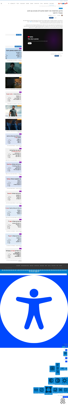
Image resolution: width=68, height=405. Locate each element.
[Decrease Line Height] (66, 361)
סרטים (41, 3)
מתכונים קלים (22, 3)
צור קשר (49, 265)
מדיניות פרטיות (36, 265)
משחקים (31, 3)
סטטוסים (27, 3)
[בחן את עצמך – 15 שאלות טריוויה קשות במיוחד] (13, 97)
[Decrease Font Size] (66, 350)
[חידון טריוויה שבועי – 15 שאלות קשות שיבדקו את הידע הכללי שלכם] (13, 181)
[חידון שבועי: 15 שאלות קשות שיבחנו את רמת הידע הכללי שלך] (13, 253)
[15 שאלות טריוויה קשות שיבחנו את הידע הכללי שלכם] (13, 211)
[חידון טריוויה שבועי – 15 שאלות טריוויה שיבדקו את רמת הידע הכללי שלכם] (13, 224)
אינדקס (46, 265)
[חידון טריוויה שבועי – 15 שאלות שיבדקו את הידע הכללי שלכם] (13, 139)
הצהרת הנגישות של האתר (25, 265)
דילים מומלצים (12, 3)
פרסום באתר (18, 265)
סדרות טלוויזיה (36, 3)
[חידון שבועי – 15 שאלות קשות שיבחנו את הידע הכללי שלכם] (13, 167)
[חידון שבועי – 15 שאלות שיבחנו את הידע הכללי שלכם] (13, 153)
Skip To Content (65, 395)
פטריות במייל (53, 265)
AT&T (31, 21)
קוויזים (20, 48)
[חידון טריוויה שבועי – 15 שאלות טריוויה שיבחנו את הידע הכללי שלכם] (13, 239)
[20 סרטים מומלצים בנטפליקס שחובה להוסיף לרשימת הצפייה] (13, 82)
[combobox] (34, 271)
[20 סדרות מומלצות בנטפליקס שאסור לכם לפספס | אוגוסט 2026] (13, 124)
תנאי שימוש (31, 265)
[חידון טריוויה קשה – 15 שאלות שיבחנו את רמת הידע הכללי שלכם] (13, 196)
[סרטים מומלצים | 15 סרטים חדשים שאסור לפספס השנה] (13, 68)
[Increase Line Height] (66, 358)
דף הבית (60, 265)
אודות (57, 265)
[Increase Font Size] (66, 347)
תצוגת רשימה (42, 265)
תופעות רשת (52, 3)
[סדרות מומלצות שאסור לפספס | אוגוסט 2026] (13, 110)
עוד (8, 3)
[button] (67, 274)
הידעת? (17, 3)
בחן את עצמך (46, 3)
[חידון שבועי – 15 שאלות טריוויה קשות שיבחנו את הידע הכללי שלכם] (13, 53)
